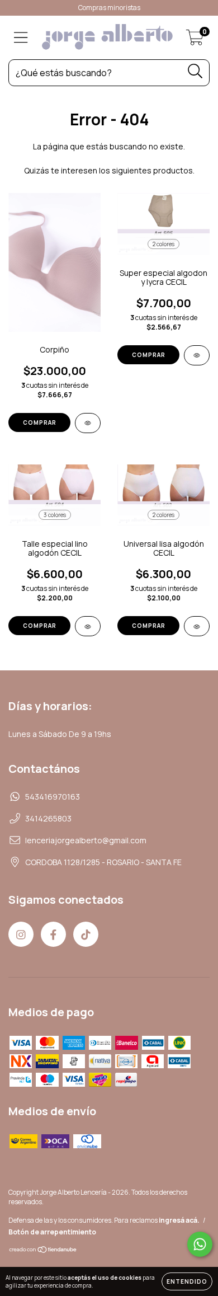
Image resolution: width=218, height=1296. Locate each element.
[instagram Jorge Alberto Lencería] (21, 934)
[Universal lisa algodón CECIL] (197, 626)
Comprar (39, 422)
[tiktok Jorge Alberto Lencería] (85, 934)
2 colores (163, 244)
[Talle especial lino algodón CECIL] (88, 626)
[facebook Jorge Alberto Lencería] (53, 934)
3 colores (55, 515)
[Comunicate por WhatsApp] (199, 1244)
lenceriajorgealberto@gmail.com (85, 840)
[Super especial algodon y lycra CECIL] (197, 355)
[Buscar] (195, 71)
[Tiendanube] (43, 1251)
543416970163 (52, 796)
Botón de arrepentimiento (52, 1232)
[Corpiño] (88, 423)
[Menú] (21, 37)
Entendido (187, 1281)
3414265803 (48, 818)
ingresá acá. (179, 1220)
